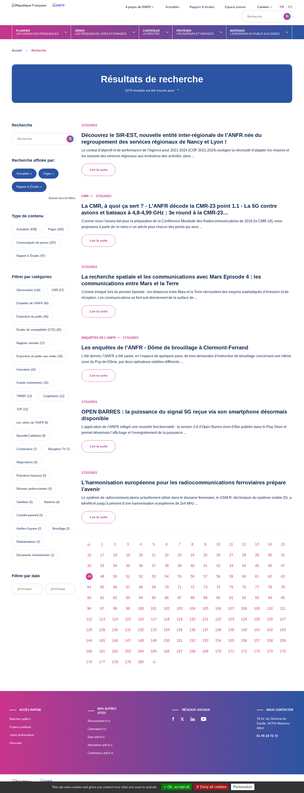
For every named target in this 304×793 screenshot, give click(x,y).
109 (257, 608)
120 (192, 619)
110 (270, 608)
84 (141, 598)
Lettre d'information (22, 735)
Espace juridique (20, 727)
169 (205, 651)
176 (89, 662)
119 (179, 619)
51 (128, 576)
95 (283, 598)
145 (102, 640)
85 (154, 598)
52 (141, 576)
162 (115, 651)
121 (205, 619)
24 (193, 555)
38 (167, 566)
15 (283, 544)
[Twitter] (182, 719)
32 (89, 566)
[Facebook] (173, 719)
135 (179, 630)
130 (115, 630)
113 (102, 619)
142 (270, 630)
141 (257, 630)
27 (231, 555)
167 (179, 651)
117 (154, 619)
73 (205, 587)
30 (270, 555)
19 (128, 555)
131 (128, 630)
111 (283, 608)
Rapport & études (202, 7)
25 (205, 555)
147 (128, 640)
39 (180, 566)
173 (257, 651)
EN (290, 7)
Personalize (242, 787)
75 (231, 587)
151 (179, 640)
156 (244, 640)
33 (102, 566)
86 (167, 598)
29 (257, 555)
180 (141, 662)
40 (193, 566)
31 (283, 555)
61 (257, 576)
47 (283, 566)
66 (115, 587)
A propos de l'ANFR (139, 7)
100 (141, 608)
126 (270, 619)
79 (283, 587)
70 (167, 587)
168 (192, 651)
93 (257, 598)
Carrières (263, 7)
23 (180, 555)
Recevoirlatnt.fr (98, 721)
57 (205, 576)
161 (102, 651)
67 (128, 587)
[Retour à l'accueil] (59, 5)
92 (244, 598)
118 (167, 619)
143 (283, 630)
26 (218, 555)
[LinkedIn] (193, 719)
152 (192, 640)
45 (257, 566)
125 (257, 619)
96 (89, 608)
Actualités (172, 7)
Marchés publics (20, 719)
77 (257, 587)
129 (102, 630)
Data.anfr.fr (95, 737)
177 (102, 662)
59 (231, 576)
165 (154, 651)
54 (167, 576)
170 (218, 651)
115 (128, 619)
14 (270, 544)
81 (102, 598)
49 (102, 576)
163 (128, 651)
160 (89, 651)
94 (270, 598)
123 (231, 619)
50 (115, 576)
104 (192, 608)
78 (270, 587)
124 (244, 619)
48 (89, 576)
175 (283, 651)
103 (179, 608)
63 (283, 576)
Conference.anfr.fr (99, 753)
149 (154, 640)
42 (218, 566)
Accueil (17, 50)
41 (205, 566)
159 (283, 640)
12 (244, 544)
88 (193, 598)
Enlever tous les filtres (62, 198)
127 (283, 619)
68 (141, 587)
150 (167, 640)
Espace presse (235, 7)
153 (205, 640)
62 (270, 576)
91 (231, 598)
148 (141, 640)
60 (244, 576)
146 (115, 640)
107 (231, 608)
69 (154, 587)
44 (244, 566)
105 (205, 608)
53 (154, 576)
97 (102, 608)
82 (115, 598)
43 (231, 566)
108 (244, 608)
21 (154, 555)
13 (257, 544)
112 (89, 619)
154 (218, 640)
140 (244, 630)
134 (167, 630)
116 (141, 619)
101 (154, 608)
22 (167, 555)
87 (180, 598)
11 (231, 544)
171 (231, 651)
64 (89, 587)
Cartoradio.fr (96, 729)
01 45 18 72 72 (267, 736)
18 (115, 555)
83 (128, 598)
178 (115, 662)
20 (141, 555)
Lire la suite (98, 169)
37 (154, 566)
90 (218, 598)
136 (192, 630)
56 (193, 576)
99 (128, 608)
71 (180, 587)
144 (89, 640)
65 (102, 587)
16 (89, 555)
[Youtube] (203, 719)
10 (218, 544)
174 (270, 651)
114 (115, 619)
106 (218, 608)
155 (231, 640)
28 (244, 555)
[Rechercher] (287, 16)
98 (115, 608)
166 (167, 651)
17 (102, 555)
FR (282, 7)
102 (167, 608)
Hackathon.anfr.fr (99, 745)
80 (89, 598)
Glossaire (16, 743)
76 (244, 587)
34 (115, 566)
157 (257, 640)
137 (205, 630)
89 (205, 598)
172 (244, 651)
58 (218, 576)
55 (180, 576)
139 (231, 630)
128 (89, 630)
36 (141, 566)
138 (218, 630)
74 (218, 587)
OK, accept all (177, 787)
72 (193, 587)
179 (128, 662)
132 (141, 630)
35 (128, 566)
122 (218, 619)
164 (141, 651)
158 (270, 640)
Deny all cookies (212, 787)
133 (154, 630)
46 (270, 566)
